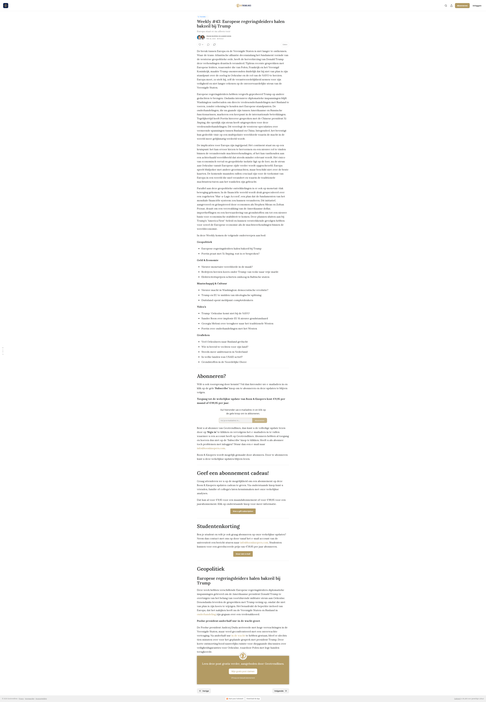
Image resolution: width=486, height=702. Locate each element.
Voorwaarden (29, 699)
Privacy (21, 699)
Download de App (253, 699)
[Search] (445, 5)
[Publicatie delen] (451, 5)
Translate (203, 17)
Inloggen (477, 5)
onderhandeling (206, 614)
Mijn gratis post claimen (243, 671)
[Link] (193, 376)
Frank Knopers (212, 36)
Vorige (205, 691)
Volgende (279, 691)
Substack (457, 699)
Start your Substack (236, 699)
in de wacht (238, 635)
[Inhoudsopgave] (3, 351)
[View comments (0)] (208, 44)
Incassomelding (41, 699)
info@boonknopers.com (211, 448)
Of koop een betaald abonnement (243, 678)
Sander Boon (226, 36)
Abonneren (462, 5)
